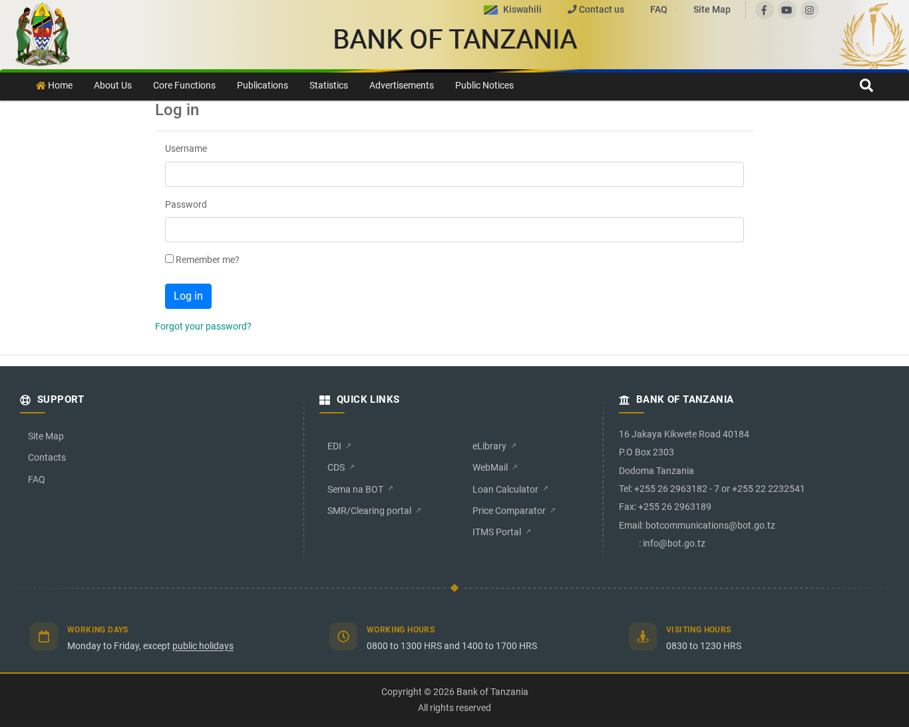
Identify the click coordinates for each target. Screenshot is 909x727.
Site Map (712, 9)
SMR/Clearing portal (369, 510)
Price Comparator (509, 510)
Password (186, 204)
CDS (336, 467)
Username (186, 148)
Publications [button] (262, 85)
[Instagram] (810, 10)
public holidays (203, 645)
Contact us (601, 9)
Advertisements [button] (401, 85)
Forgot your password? (203, 326)
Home (59, 85)
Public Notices (484, 85)
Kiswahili (522, 9)
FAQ (659, 9)
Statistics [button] (328, 85)
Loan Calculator (505, 489)
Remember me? (208, 260)
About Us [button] (113, 85)
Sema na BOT (355, 489)
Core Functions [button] (184, 85)
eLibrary (489, 446)
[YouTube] (787, 10)
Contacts (47, 457)
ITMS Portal (496, 532)
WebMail (490, 467)
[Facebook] (764, 10)
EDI (334, 446)
